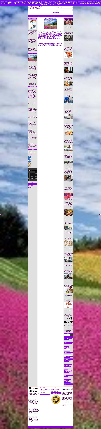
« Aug (32, 182)
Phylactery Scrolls (66, 370)
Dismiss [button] (59, 4)
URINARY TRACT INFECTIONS (68, 58)
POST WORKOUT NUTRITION (68, 230)
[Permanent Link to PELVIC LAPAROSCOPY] (68, 100)
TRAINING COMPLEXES (68, 151)
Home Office (65, 348)
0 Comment (71, 26)
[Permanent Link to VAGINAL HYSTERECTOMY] (68, 38)
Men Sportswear (66, 365)
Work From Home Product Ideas (67, 384)
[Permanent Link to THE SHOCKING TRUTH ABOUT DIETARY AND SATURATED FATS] (68, 212)
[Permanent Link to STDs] (68, 22)
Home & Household (66, 347)
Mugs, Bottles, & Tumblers (67, 366)
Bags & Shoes (70, 338)
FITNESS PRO (48, 16)
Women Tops (65, 381)
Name (58, 7)
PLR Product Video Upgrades (68, 371)
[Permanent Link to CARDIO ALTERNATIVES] (68, 163)
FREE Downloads (66, 346)
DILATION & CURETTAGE (68, 199)
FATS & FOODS (68, 136)
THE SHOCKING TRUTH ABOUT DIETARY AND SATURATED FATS (68, 216)
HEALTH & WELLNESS (32, 152)
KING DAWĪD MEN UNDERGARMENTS (66, 356)
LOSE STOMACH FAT (68, 293)
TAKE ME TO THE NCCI (66, 16)
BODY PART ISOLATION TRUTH (68, 263)
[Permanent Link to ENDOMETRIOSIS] (68, 116)
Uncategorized (30, 154)
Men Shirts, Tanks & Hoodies (67, 364)
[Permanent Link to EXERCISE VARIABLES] (68, 70)
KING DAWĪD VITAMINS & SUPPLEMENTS (67, 359)
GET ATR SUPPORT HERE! (68, 323)
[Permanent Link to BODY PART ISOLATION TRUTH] (68, 259)
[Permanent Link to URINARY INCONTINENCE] (68, 305)
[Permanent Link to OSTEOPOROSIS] (68, 243)
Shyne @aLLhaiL (66, 26)
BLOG (33, 16)
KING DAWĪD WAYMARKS (67, 360)
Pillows (71, 370)
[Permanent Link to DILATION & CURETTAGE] (68, 196)
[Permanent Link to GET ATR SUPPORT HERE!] (68, 320)
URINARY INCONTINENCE (68, 308)
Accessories (65, 338)
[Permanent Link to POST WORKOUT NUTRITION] (68, 227)
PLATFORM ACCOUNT (53, 16)
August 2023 (30, 185)
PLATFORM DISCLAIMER (50, 18)
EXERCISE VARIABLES (68, 73)
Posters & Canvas (66, 372)
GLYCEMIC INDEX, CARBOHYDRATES (68, 87)
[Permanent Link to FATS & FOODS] (68, 133)
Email (58, 10)
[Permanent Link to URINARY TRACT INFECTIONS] (68, 55)
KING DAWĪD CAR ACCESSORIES (66, 352)
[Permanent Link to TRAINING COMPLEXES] (68, 148)
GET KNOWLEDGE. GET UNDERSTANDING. (42, 16)
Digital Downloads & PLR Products (67, 342)
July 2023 (30, 187)
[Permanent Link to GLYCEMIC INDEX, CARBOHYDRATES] (68, 83)
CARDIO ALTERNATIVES (68, 166)
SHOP (36, 16)
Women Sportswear (66, 380)
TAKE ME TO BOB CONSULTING (59, 16)
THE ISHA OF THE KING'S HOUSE (67, 375)
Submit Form (56, 12)
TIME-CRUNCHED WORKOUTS (68, 181)
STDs (68, 25)
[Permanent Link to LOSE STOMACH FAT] (68, 290)
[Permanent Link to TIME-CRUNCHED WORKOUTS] (68, 178)
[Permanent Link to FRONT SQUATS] (68, 276)
